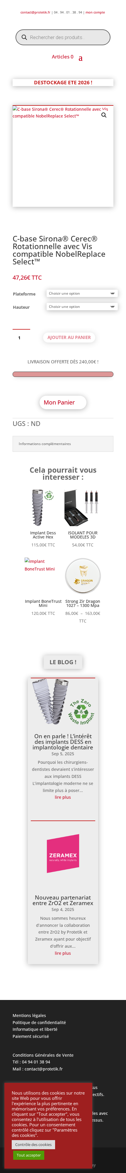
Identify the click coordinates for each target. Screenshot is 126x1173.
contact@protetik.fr (36, 12)
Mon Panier (59, 402)
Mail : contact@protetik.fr (38, 1069)
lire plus (63, 797)
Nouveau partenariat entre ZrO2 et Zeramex (63, 900)
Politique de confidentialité (39, 1022)
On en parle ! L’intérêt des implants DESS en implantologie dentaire (63, 741)
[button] (104, 115)
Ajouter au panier (69, 337)
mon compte (96, 12)
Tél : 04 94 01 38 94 (31, 1062)
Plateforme (24, 294)
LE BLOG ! (63, 662)
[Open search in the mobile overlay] (63, 37)
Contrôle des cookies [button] (33, 1144)
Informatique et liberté (35, 1029)
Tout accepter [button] (29, 1155)
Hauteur (21, 307)
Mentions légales (29, 1015)
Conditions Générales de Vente (43, 1055)
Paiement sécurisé (31, 1036)
